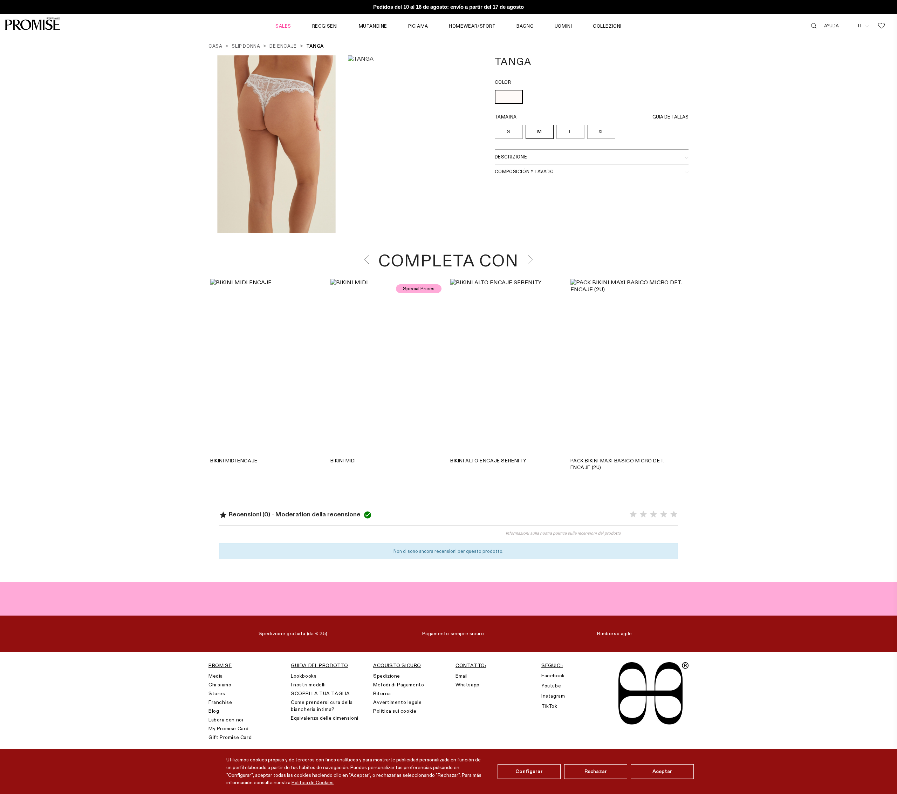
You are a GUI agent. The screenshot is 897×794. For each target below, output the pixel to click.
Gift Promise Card (230, 737)
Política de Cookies (313, 782)
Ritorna (382, 693)
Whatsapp (468, 684)
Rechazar (595, 771)
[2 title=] (643, 514)
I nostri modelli (308, 684)
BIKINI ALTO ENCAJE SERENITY (488, 460)
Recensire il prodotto (334, 536)
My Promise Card (228, 728)
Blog (213, 711)
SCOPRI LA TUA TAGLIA (320, 693)
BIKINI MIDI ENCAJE (234, 460)
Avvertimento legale (397, 702)
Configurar (528, 771)
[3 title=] (653, 514)
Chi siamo (219, 684)
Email (462, 676)
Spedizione (386, 676)
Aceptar (662, 771)
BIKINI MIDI (343, 460)
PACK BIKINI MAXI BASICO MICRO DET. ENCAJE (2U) (617, 463)
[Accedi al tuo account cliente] (848, 25)
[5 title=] (674, 514)
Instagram (553, 696)
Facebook (553, 675)
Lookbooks (303, 676)
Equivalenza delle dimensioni (324, 718)
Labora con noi (225, 720)
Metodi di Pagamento (398, 684)
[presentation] (368, 259)
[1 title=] (633, 514)
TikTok (549, 706)
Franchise (220, 702)
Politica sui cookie (394, 711)
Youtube (551, 686)
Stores (216, 693)
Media (215, 676)
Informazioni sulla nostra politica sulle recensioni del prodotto (563, 533)
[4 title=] (663, 514)
